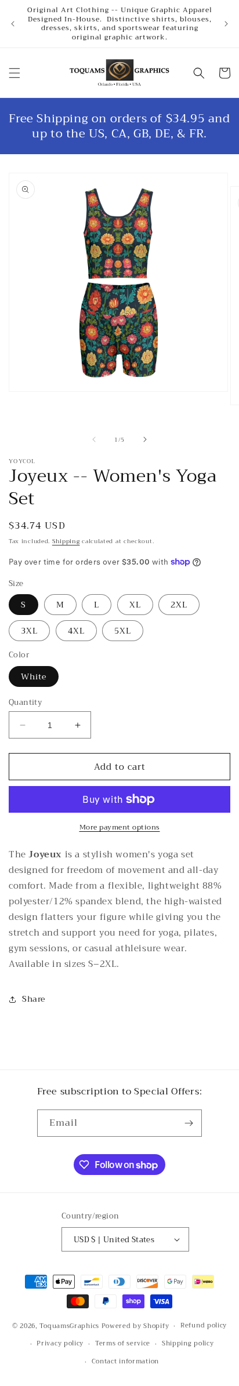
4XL (76, 631)
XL (135, 605)
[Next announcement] (226, 24)
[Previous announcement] (13, 24)
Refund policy (203, 1325)
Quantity (25, 702)
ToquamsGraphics (69, 1326)
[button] (14, 73)
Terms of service (122, 1343)
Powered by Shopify (135, 1326)
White (33, 676)
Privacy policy (60, 1343)
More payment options (119, 827)
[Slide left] (94, 439)
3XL (29, 631)
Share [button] (33, 999)
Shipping (66, 541)
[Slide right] (145, 439)
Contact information (125, 1361)
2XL (179, 605)
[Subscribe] (188, 1123)
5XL (122, 631)
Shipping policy (188, 1343)
